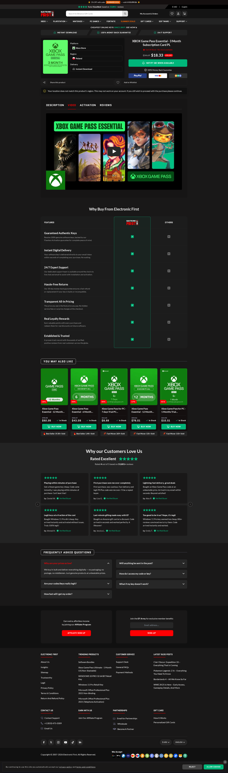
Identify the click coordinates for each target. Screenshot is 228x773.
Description (55, 105)
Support (180, 21)
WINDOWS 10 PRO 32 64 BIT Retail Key (94, 677)
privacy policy (65, 767)
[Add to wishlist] (118, 82)
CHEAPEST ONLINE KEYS (113, 27)
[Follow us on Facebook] (44, 742)
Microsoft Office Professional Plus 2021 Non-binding (93, 691)
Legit (43, 682)
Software (164, 21)
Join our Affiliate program (90, 718)
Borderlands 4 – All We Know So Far (170, 679)
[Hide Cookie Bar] (225, 762)
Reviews (106, 105)
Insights (44, 667)
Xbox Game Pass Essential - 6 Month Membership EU (81, 410)
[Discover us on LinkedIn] (80, 742)
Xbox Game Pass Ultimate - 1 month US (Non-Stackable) (94, 669)
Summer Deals (128, 21)
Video (72, 105)
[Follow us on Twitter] (51, 742)
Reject (192, 767)
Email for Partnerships (127, 718)
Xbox (43, 21)
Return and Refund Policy (52, 698)
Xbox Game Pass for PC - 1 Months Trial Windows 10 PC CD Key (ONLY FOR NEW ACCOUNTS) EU (173, 410)
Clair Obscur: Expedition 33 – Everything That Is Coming (167, 663)
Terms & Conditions (50, 693)
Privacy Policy (47, 688)
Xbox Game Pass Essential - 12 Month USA (142, 410)
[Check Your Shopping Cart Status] (184, 13)
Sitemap (44, 672)
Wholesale (122, 723)
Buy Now (56, 426)
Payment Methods (124, 672)
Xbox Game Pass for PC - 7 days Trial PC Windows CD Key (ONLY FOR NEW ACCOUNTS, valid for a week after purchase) (114, 410)
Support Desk (122, 662)
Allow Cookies (213, 767)
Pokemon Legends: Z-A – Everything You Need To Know (170, 672)
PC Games (94, 21)
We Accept (117, 751)
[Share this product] (44, 82)
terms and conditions (85, 767)
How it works (160, 718)
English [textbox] (184, 7)
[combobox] (174, 7)
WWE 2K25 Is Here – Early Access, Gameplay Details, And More (169, 686)
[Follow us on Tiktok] (73, 742)
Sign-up (152, 633)
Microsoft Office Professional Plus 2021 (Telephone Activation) (93, 700)
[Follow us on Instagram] (58, 742)
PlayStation (59, 21)
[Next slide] (190, 504)
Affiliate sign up (76, 633)
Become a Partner (125, 729)
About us (45, 662)
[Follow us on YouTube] (65, 742)
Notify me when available (160, 63)
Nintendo (77, 21)
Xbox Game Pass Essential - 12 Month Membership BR (52, 410)
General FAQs (122, 667)
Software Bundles (86, 662)
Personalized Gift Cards (164, 722)
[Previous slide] (37, 504)
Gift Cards (146, 21)
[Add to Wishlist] (172, 13)
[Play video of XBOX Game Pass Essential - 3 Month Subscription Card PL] (114, 151)
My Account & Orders (149, 14)
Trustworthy (46, 677)
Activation (88, 105)
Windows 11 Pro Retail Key (90, 684)
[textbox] (174, 7)
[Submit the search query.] (125, 13)
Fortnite (111, 21)
